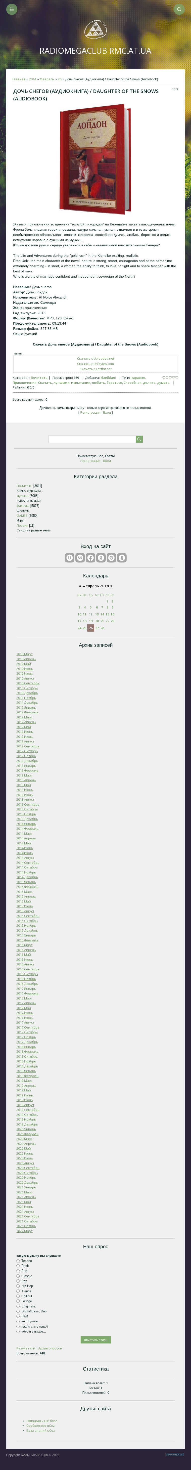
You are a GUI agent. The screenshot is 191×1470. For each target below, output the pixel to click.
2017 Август (25, 1022)
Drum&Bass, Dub (34, 1311)
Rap (24, 1281)
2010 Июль (24, 673)
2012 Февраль (27, 712)
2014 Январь (26, 823)
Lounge (26, 1301)
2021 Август (25, 1211)
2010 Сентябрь (28, 683)
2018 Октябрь (27, 1056)
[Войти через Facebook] (90, 557)
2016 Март (24, 945)
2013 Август (25, 799)
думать (163, 382)
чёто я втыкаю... (33, 1331)
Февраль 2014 (96, 585)
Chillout (26, 1296)
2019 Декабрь (27, 1124)
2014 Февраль (27, 828)
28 (102, 628)
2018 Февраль (27, 1051)
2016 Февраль (27, 940)
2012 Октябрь (27, 751)
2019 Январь (26, 1071)
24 (79, 628)
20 (97, 621)
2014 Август (25, 857)
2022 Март (24, 1231)
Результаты (26, 1348)
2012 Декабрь (27, 760)
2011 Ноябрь (26, 697)
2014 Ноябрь (26, 872)
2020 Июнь (24, 1153)
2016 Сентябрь (28, 969)
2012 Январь (26, 707)
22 (107, 621)
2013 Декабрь (27, 819)
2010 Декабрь (27, 693)
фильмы (23, 505)
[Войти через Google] (111, 557)
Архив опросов (50, 1348)
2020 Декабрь (27, 1182)
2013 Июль (24, 794)
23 (112, 621)
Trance (26, 1291)
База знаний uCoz (40, 1430)
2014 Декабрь (27, 877)
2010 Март (24, 654)
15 (107, 614)
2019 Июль (24, 1100)
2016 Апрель (26, 950)
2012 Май (23, 727)
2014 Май (23, 843)
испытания (80, 382)
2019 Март (24, 1080)
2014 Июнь (24, 848)
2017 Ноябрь (26, 1037)
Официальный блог (41, 1421)
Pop (24, 1271)
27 (97, 628)
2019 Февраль (27, 1076)
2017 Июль (24, 1017)
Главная (18, 79)
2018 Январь (26, 1046)
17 (79, 621)
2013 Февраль (27, 770)
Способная (133, 382)
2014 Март (24, 833)
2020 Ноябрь (26, 1177)
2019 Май (23, 1090)
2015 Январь (26, 882)
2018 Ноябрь (26, 1061)
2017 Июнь (24, 1012)
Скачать (45, 382)
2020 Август (25, 1163)
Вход (107, 412)
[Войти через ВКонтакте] (80, 557)
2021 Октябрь (27, 1221)
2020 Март (24, 1138)
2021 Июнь (24, 1206)
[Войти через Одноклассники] (122, 557)
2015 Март (24, 891)
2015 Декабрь (27, 930)
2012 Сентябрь (28, 746)
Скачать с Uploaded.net (95, 358)
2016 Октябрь (27, 974)
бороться (114, 382)
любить (98, 382)
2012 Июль (24, 736)
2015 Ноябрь (26, 925)
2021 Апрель (26, 1197)
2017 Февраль (27, 993)
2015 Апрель (26, 896)
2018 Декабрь (27, 1066)
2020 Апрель (26, 1143)
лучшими (61, 382)
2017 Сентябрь (28, 1027)
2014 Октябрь (27, 867)
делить (149, 382)
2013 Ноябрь (26, 814)
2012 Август (25, 741)
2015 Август (25, 911)
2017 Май (23, 1008)
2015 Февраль (27, 886)
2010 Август (25, 678)
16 (112, 614)
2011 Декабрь (27, 702)
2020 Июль (24, 1158)
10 (79, 614)
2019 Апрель (26, 1085)
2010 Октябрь (27, 688)
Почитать (39, 377)
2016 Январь (26, 935)
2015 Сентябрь (28, 915)
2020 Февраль (27, 1134)
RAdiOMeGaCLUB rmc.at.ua (95, 50)
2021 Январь (26, 1187)
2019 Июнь (24, 1095)
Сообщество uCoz (40, 1425)
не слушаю (29, 1321)
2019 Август (25, 1105)
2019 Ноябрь (26, 1119)
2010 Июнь (24, 668)
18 (84, 621)
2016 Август (25, 964)
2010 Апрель (26, 659)
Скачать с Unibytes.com (95, 363)
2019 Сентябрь (28, 1109)
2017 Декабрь (27, 1041)
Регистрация (90, 412)
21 (102, 621)
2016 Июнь (24, 959)
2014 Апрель (26, 838)
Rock (25, 1266)
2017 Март (24, 998)
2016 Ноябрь (26, 979)
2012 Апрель (26, 722)
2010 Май (23, 663)
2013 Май (23, 785)
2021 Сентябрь (28, 1216)
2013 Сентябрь (28, 804)
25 (84, 628)
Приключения (25, 382)
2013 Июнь (24, 789)
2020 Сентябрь (28, 1168)
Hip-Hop (27, 1286)
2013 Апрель (26, 780)
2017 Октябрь (27, 1032)
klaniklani (108, 377)
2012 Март (24, 717)
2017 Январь (26, 988)
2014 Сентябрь (28, 862)
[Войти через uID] (69, 557)
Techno (26, 1261)
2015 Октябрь (27, 920)
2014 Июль (24, 853)
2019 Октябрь (27, 1114)
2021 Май (23, 1202)
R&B (24, 1316)
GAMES (22, 515)
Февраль (47, 79)
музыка (23, 495)
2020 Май (23, 1148)
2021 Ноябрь (26, 1226)
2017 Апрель (26, 1003)
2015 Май (23, 901)
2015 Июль (24, 906)
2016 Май (23, 954)
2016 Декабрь (27, 983)
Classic (26, 1276)
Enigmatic (28, 1306)
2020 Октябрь (27, 1172)
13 (97, 614)
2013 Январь (26, 765)
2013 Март (24, 775)
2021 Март (24, 1192)
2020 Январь (26, 1129)
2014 (32, 79)
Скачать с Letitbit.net (96, 369)
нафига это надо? (34, 1326)
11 (84, 614)
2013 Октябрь (27, 809)
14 (102, 614)
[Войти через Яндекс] (101, 557)
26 (59, 79)
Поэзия (22, 525)
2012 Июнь (24, 731)
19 (91, 621)
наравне (138, 377)
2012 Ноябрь (26, 756)
